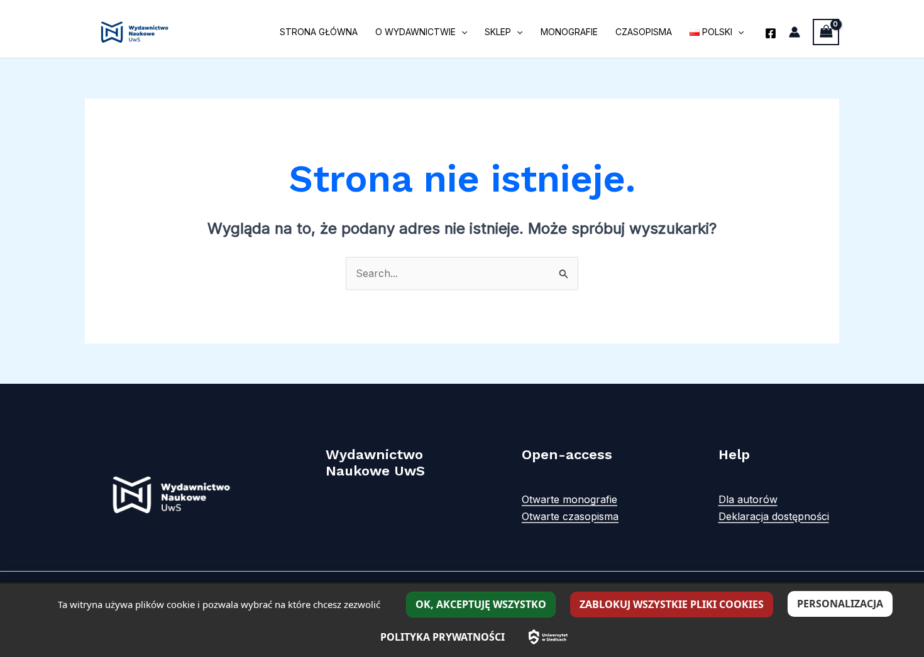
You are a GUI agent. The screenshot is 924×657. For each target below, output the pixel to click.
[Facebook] (770, 33)
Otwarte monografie (569, 499)
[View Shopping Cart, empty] (826, 32)
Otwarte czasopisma (570, 516)
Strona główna (319, 31)
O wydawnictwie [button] (415, 31)
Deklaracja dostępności (773, 516)
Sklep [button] (498, 31)
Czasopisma (643, 31)
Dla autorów (748, 499)
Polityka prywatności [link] (442, 637)
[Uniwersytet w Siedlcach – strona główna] (548, 636)
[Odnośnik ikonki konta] (794, 32)
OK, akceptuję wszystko (480, 604)
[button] (461, 32)
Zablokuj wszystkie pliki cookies (672, 604)
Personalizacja (840, 604)
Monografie (569, 31)
